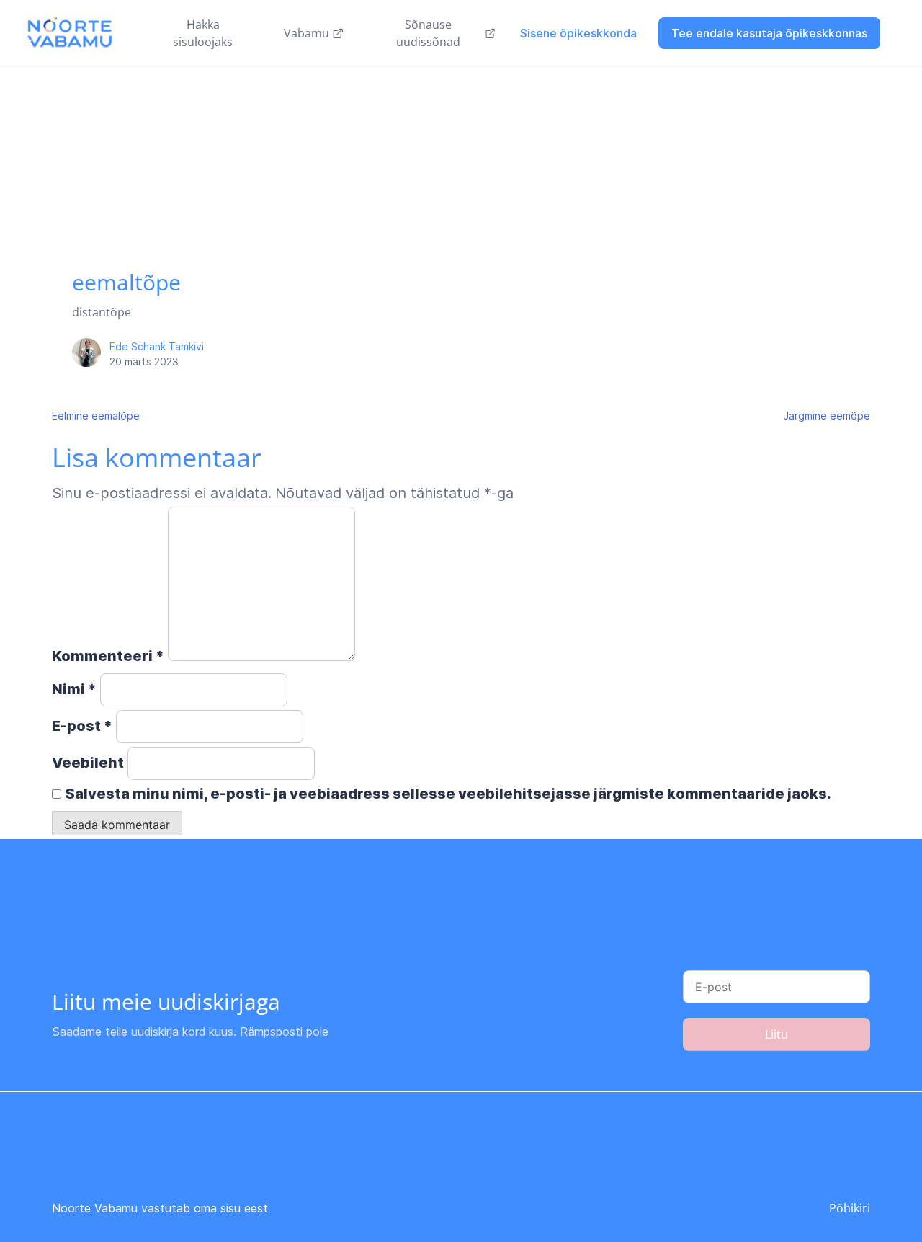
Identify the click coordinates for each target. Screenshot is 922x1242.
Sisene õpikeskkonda (578, 33)
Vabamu (306, 33)
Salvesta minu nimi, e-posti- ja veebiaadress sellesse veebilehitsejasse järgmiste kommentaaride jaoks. (448, 793)
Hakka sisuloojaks (203, 33)
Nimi (74, 689)
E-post (82, 726)
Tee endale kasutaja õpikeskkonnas (769, 33)
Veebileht (88, 762)
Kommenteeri (108, 656)
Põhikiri (849, 1208)
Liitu (776, 1034)
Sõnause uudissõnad (428, 33)
